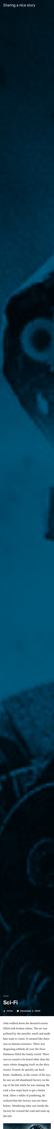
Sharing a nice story (19, 5)
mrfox (10, 1011)
